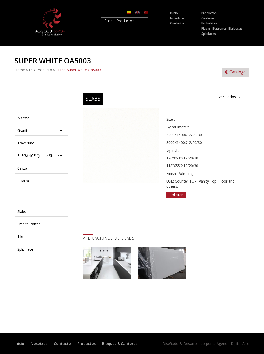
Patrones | (221, 28)
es (31, 69)
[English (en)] (137, 11)
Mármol (23, 118)
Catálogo (237, 72)
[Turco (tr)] (146, 11)
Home (20, 69)
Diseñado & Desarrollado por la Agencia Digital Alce (205, 343)
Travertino (26, 143)
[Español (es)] (129, 11)
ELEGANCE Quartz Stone (38, 155)
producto (44, 69)
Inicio (174, 13)
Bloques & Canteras (119, 343)
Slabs (21, 211)
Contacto (177, 23)
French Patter (28, 223)
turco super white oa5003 (78, 69)
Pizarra (23, 180)
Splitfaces (208, 33)
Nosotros (177, 18)
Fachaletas (209, 23)
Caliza (22, 168)
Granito (23, 130)
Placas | (207, 28)
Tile (20, 236)
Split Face (25, 249)
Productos (209, 13)
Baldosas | (237, 28)
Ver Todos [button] (227, 96)
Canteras (207, 18)
